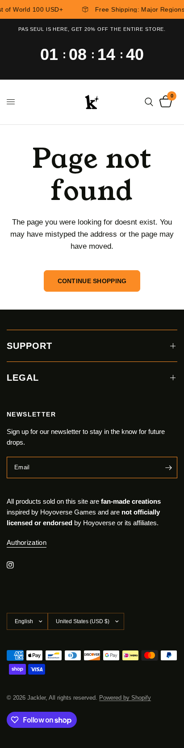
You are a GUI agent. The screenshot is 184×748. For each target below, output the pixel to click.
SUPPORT (29, 346)
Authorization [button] (26, 542)
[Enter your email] (168, 467)
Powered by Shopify (125, 697)
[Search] (149, 102)
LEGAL (23, 377)
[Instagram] (16, 565)
